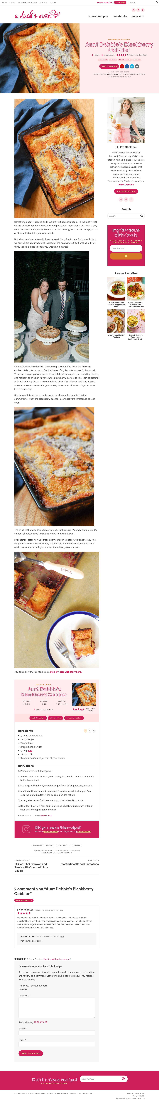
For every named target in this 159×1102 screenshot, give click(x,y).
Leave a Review (74, 718)
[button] (122, 66)
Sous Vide (138, 16)
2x (89, 731)
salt (30, 750)
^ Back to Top (20, 1094)
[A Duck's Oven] (37, 14)
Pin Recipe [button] (55, 718)
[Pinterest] (143, 10)
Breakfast (103, 60)
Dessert (125, 39)
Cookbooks (120, 16)
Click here (120, 2)
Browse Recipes (98, 16)
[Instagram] (134, 10)
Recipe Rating (26, 1022)
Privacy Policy (85, 1094)
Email (22, 1040)
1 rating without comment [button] (57, 959)
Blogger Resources (27, 2)
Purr (142, 1096)
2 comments (47, 853)
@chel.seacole (50, 831)
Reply (61, 910)
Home (4, 2)
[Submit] (142, 216)
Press (53, 2)
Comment (24, 995)
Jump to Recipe (108, 66)
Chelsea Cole (107, 74)
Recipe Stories (61, 1094)
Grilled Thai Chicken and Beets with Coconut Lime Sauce (31, 866)
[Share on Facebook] (127, 66)
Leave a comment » (64, 853)
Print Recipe (38, 718)
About (12, 2)
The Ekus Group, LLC (136, 1098)
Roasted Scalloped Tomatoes (79, 863)
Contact (43, 2)
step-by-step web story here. (66, 672)
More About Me (126, 191)
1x (85, 731)
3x (94, 731)
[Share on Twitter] (132, 66)
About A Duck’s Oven (44, 1094)
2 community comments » (119, 72)
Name (22, 1028)
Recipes (117, 39)
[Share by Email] (137, 66)
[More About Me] (126, 120)
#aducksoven (84, 831)
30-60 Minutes (125, 60)
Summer (137, 60)
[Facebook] (138, 10)
